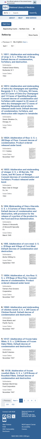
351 (7, 405)
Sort (4, 46)
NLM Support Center (29, 424)
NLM (13, 436)
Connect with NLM (9, 412)
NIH (17, 436)
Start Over (6, 24)
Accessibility (26, 427)
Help (20, 18)
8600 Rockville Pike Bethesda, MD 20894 (29, 415)
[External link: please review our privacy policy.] (4, 416)
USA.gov (26, 436)
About (12, 18)
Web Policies (7, 424)
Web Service (31, 18)
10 (13, 46)
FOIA (4, 427)
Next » (25, 42)
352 (13, 405)
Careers (24, 429)
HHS (20, 436)
